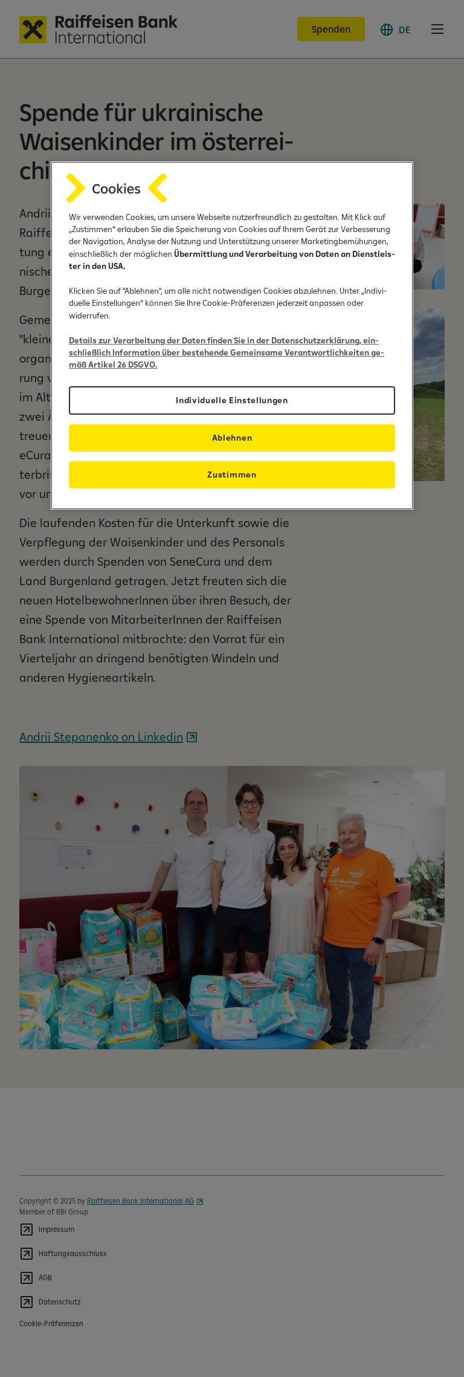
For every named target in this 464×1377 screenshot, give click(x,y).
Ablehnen (232, 437)
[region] (232, 335)
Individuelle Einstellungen (232, 400)
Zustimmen (231, 474)
